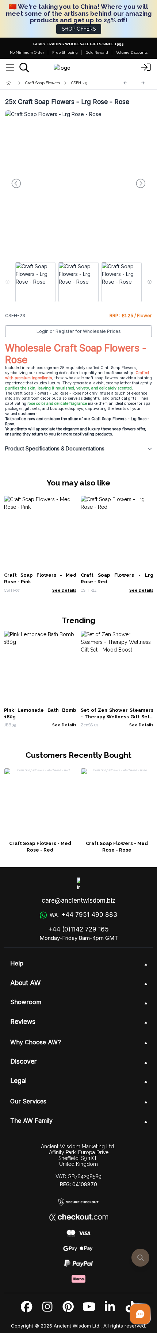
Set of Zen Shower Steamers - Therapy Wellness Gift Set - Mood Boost (117, 716)
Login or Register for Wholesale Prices (79, 331)
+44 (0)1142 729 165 (78, 929)
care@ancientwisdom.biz (78, 900)
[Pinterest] (68, 1307)
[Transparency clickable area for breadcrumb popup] (47, 83)
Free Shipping (65, 52)
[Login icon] (146, 67)
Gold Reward (97, 52)
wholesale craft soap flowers (91, 378)
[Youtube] (89, 1307)
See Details (64, 590)
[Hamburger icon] (10, 67)
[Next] (143, 83)
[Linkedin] (110, 1307)
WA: (83, 914)
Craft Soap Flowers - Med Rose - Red (40, 847)
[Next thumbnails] (149, 282)
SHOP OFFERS (79, 29)
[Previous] (125, 83)
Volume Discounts (132, 52)
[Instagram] (47, 1307)
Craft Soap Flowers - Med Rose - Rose (117, 847)
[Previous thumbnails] (7, 282)
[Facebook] (26, 1307)
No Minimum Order (27, 52)
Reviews (22, 1021)
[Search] (24, 67)
